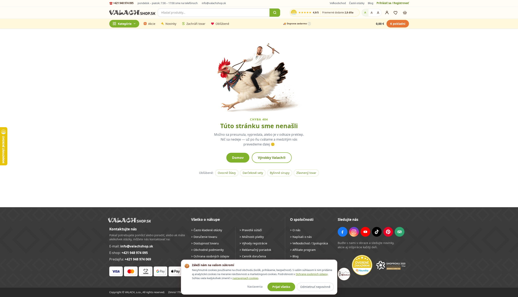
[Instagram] (354, 232)
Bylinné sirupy (279, 173)
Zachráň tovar (195, 24)
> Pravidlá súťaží (251, 230)
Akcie (151, 24)
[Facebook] (342, 232)
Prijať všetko (281, 287)
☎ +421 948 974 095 (121, 3)
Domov (238, 157)
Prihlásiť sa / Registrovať (393, 3)
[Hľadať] (274, 13)
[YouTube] (365, 232)
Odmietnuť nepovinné (315, 287)
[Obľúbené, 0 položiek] (396, 13)
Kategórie (124, 24)
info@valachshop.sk (214, 3)
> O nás (295, 230)
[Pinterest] (388, 232)
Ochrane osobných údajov (311, 274)
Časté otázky (357, 3)
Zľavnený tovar (306, 173)
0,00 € (380, 24)
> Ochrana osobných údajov (210, 256)
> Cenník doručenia (253, 256)
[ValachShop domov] (132, 12)
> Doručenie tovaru (204, 237)
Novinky (170, 24)
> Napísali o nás (301, 237)
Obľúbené (222, 24)
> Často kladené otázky (206, 230)
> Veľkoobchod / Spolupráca (309, 243)
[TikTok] (377, 232)
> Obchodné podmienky (207, 250)
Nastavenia (255, 286)
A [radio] (365, 12)
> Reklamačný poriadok (255, 250)
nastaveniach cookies (245, 278)
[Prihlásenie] (387, 13)
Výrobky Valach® (272, 157)
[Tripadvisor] (399, 232)
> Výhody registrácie (253, 243)
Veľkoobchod (338, 3)
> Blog (294, 256)
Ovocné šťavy (227, 173)
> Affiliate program (303, 250)
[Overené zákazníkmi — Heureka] (362, 265)
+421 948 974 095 (135, 252)
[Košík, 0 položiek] (405, 13)
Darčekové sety (253, 173)
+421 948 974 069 (138, 259)
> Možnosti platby (252, 237)
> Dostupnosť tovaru (205, 243)
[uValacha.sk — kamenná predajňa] (344, 274)
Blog (370, 3)
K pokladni (397, 24)
